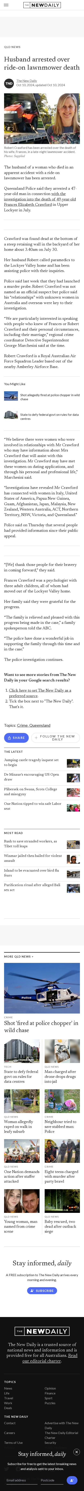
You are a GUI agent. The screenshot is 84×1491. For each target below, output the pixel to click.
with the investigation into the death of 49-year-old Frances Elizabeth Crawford (40, 199)
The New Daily (26, 81)
